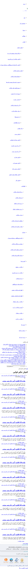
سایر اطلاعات (17, 122)
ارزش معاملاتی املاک (18, 209)
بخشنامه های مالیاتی (15, 76)
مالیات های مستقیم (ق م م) (13, 53)
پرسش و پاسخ (22, 330)
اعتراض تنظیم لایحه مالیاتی (16, 249)
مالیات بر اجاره (19, 319)
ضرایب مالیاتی (19, 215)
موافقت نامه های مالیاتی (17, 220)
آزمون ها (23, 324)
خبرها (24, 30)
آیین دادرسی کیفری (15, 145)
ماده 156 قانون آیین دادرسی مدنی (13, 436)
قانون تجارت (17, 157)
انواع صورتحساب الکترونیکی (19, 347)
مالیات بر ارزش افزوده (17, 272)
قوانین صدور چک (16, 168)
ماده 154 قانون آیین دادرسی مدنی (13, 408)
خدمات (23, 232)
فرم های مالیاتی (19, 197)
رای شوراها (17, 117)
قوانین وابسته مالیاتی (18, 70)
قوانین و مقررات (24, 548)
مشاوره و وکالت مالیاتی (17, 244)
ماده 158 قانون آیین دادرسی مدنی (13, 462)
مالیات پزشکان (19, 313)
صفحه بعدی (25, 543)
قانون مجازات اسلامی (15, 140)
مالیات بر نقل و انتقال (18, 301)
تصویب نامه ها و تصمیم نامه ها (13, 82)
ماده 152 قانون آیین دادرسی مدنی (13, 381)
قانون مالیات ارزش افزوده (14, 59)
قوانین (23, 41)
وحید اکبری (22, 376)
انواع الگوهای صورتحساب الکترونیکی (17, 345)
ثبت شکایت (8, 548)
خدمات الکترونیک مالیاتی (17, 255)
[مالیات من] (25, 10)
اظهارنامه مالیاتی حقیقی (17, 290)
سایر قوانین (20, 128)
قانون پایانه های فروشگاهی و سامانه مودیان (10, 65)
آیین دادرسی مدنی (16, 151)
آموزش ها (23, 261)
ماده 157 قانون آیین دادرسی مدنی (13, 449)
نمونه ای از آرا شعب (15, 93)
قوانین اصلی (20, 47)
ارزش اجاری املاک (18, 203)
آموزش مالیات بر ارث (18, 307)
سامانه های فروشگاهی (17, 284)
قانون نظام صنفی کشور (14, 174)
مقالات (23, 36)
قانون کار (18, 180)
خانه (27, 368)
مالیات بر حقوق (19, 267)
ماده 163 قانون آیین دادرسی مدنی (13, 534)
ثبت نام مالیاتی (19, 278)
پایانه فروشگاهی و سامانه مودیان (15, 238)
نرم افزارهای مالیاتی (18, 192)
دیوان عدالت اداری (16, 111)
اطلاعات (23, 186)
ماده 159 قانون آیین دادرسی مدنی (13, 477)
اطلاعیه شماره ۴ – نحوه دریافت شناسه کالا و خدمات (13, 348)
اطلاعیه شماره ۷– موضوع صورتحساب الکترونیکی (14, 344)
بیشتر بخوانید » (21, 387)
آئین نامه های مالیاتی (15, 105)
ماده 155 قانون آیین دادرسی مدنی (13, 422)
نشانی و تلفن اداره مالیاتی (17, 226)
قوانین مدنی (17, 134)
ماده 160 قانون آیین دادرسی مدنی (13, 490)
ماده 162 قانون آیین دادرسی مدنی (13, 520)
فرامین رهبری (16, 99)
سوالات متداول (16, 548)
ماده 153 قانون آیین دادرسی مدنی (13, 394)
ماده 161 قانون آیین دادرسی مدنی (13, 505)
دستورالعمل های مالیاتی (14, 88)
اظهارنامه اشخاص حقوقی (17, 296)
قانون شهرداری (16, 163)
